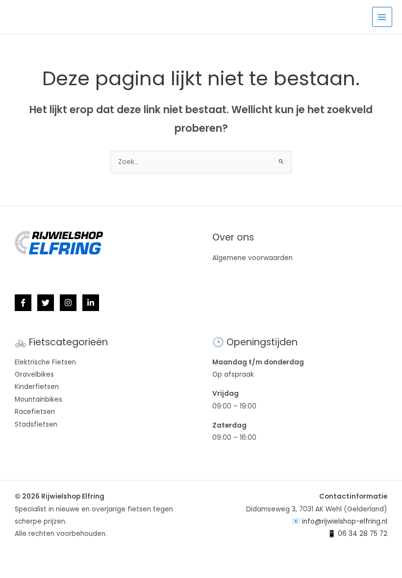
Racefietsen (35, 411)
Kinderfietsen (37, 386)
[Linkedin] (90, 302)
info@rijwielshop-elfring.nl (344, 521)
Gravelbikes (34, 374)
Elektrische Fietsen (45, 362)
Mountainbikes (38, 399)
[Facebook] (23, 302)
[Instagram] (68, 302)
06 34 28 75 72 (362, 533)
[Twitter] (45, 302)
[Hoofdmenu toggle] (382, 17)
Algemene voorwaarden (252, 258)
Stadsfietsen (36, 424)
